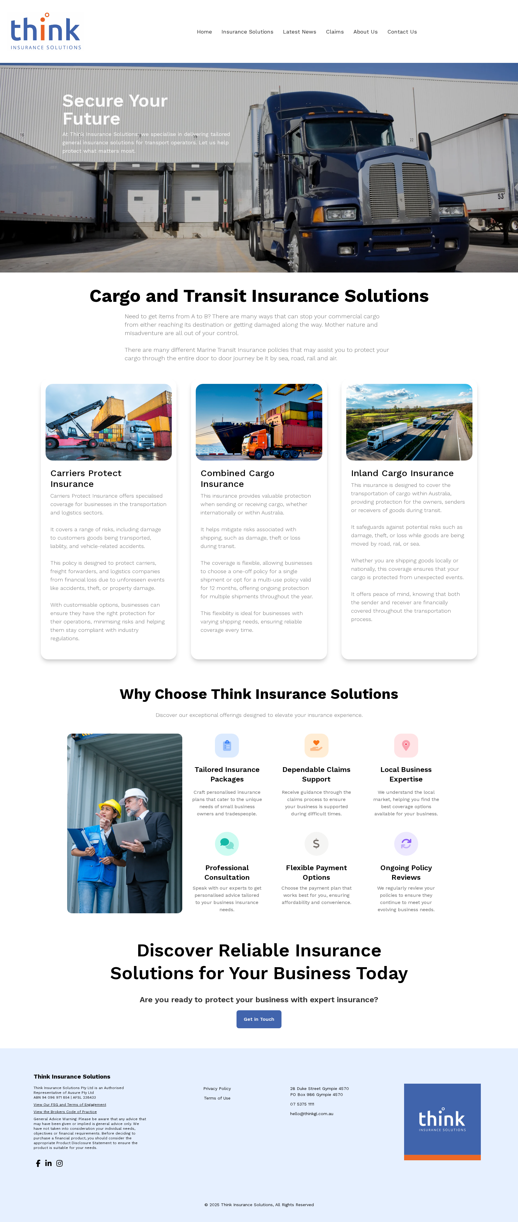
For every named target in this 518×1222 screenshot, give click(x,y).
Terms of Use (217, 1098)
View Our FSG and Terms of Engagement (70, 1105)
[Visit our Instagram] (59, 1164)
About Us (365, 31)
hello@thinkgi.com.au (311, 1113)
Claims (335, 31)
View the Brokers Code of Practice (65, 1112)
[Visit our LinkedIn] (48, 1164)
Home (204, 31)
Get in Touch (259, 1019)
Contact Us (402, 31)
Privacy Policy (217, 1088)
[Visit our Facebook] (38, 1164)
